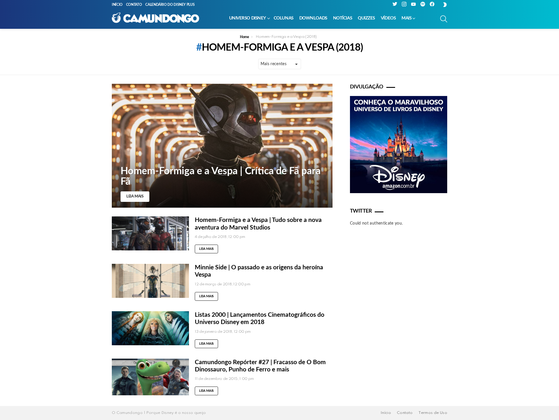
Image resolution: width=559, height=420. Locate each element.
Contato (134, 4)
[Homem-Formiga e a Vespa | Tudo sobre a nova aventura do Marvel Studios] (150, 233)
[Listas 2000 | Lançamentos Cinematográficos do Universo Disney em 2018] (150, 328)
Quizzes (366, 18)
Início (117, 4)
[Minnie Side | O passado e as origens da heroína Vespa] (150, 281)
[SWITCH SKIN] (445, 4)
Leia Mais (206, 248)
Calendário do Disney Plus (169, 4)
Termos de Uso (432, 413)
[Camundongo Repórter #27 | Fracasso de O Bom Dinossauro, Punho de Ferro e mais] (150, 377)
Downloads (313, 18)
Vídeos (388, 18)
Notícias (342, 18)
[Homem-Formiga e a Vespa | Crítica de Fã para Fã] (222, 146)
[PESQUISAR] (443, 19)
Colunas (283, 18)
